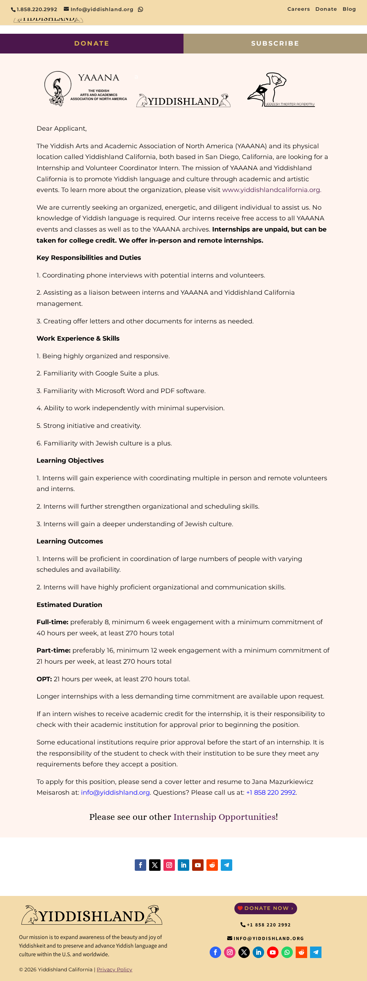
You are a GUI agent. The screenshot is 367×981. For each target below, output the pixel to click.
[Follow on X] (155, 865)
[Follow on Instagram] (169, 865)
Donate (326, 9)
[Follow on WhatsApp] (287, 952)
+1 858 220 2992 (269, 924)
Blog (349, 9)
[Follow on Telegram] (226, 865)
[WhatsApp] (140, 9)
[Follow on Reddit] (212, 865)
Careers (298, 9)
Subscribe (275, 43)
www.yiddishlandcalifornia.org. (271, 190)
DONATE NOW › (269, 908)
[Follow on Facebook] (140, 865)
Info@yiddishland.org (269, 938)
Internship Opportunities (224, 817)
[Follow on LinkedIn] (183, 865)
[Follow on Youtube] (198, 865)
